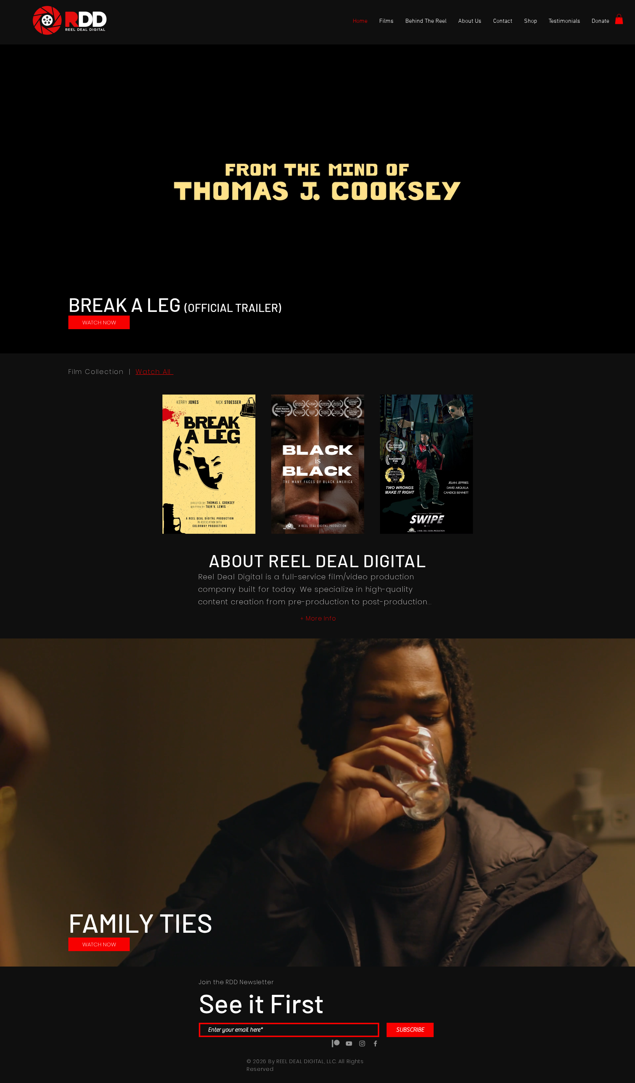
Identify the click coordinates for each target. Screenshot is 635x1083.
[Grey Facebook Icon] (375, 1043)
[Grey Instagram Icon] (362, 1043)
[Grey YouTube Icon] (349, 1043)
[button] (619, 19)
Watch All (154, 371)
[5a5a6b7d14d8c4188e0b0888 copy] (336, 1043)
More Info (321, 618)
